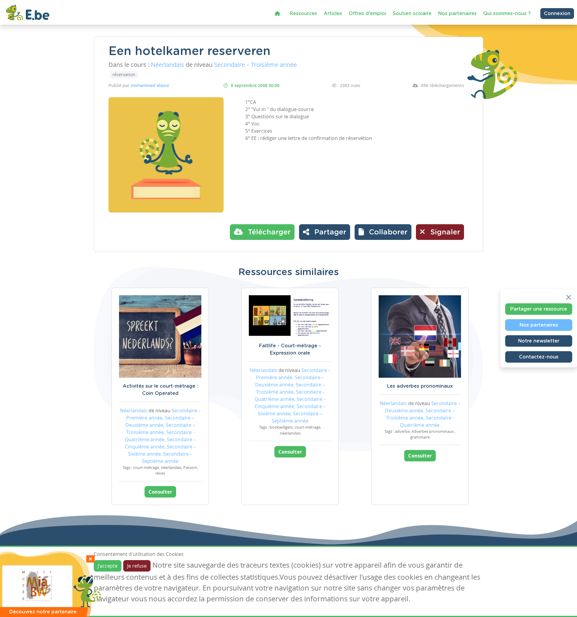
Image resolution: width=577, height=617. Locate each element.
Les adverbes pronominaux (420, 386)
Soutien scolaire (412, 13)
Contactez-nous (538, 357)
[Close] (568, 297)
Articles (333, 13)
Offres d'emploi (367, 13)
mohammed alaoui (150, 85)
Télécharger (268, 232)
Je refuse (137, 566)
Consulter (160, 491)
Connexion (557, 13)
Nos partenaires (457, 13)
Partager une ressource (538, 309)
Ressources (303, 13)
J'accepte (108, 566)
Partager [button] (329, 232)
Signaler (444, 232)
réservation (123, 74)
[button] (383, 232)
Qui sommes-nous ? (507, 13)
